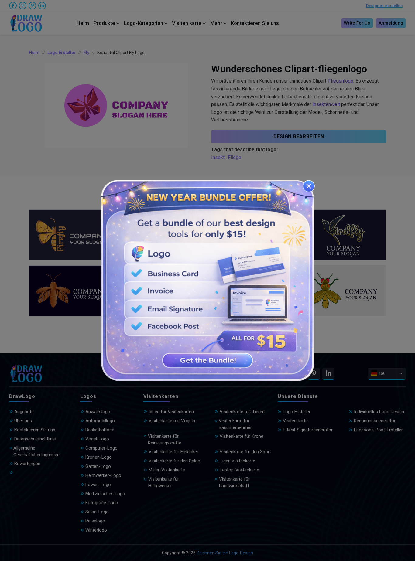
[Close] (309, 186)
